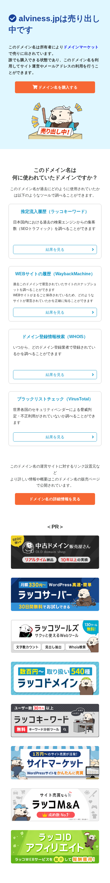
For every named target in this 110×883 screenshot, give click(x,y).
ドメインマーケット (81, 47)
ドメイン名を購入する (58, 87)
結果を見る (55, 249)
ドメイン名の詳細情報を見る (54, 499)
